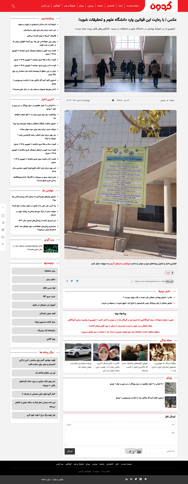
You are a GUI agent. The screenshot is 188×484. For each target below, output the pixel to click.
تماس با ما (106, 471)
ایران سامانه (45, 479)
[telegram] (77, 281)
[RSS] (3, 244)
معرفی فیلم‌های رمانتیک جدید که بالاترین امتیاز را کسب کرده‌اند (135, 367)
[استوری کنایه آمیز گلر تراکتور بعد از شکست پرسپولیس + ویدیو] (170, 402)
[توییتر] (3, 230)
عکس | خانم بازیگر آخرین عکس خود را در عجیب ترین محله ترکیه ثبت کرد (108, 367)
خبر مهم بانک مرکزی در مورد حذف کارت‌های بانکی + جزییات (37, 383)
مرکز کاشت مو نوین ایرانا (45, 322)
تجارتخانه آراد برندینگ (46, 330)
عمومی (163, 100)
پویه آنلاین (51, 339)
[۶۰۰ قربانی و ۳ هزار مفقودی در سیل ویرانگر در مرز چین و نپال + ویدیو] (170, 388)
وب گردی (45, 6)
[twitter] (72, 281)
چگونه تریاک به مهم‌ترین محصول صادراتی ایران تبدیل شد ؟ (164, 367)
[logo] (161, 6)
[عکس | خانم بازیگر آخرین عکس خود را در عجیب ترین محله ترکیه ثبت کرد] (106, 352)
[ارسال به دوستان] (113, 100)
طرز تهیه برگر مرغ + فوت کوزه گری (41, 415)
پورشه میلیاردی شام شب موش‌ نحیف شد (80, 365)
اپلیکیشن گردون (84, 471)
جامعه (100, 6)
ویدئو (81, 6)
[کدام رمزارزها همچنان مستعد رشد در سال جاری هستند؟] (51, 248)
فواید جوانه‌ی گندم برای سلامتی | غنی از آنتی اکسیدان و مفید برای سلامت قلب (37, 362)
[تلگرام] (3, 223)
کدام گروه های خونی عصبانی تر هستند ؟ (38, 394)
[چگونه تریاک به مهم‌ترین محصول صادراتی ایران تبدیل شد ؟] (163, 352)
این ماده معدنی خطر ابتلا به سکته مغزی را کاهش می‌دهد (35, 404)
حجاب (168, 272)
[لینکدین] (3, 237)
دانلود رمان (50, 279)
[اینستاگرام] (3, 216)
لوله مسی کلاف (49, 288)
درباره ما (96, 471)
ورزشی (90, 6)
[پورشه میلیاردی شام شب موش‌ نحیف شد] (78, 352)
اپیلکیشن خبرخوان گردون (119, 263)
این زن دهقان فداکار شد (45, 373)
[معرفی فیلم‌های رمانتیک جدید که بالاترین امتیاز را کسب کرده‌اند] (134, 352)
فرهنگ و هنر (69, 6)
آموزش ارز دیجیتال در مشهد (43, 305)
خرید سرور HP (49, 296)
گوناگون (56, 6)
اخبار (120, 6)
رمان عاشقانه (50, 271)
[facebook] (67, 281)
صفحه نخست (133, 6)
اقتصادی (110, 6)
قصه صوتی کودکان (47, 313)
